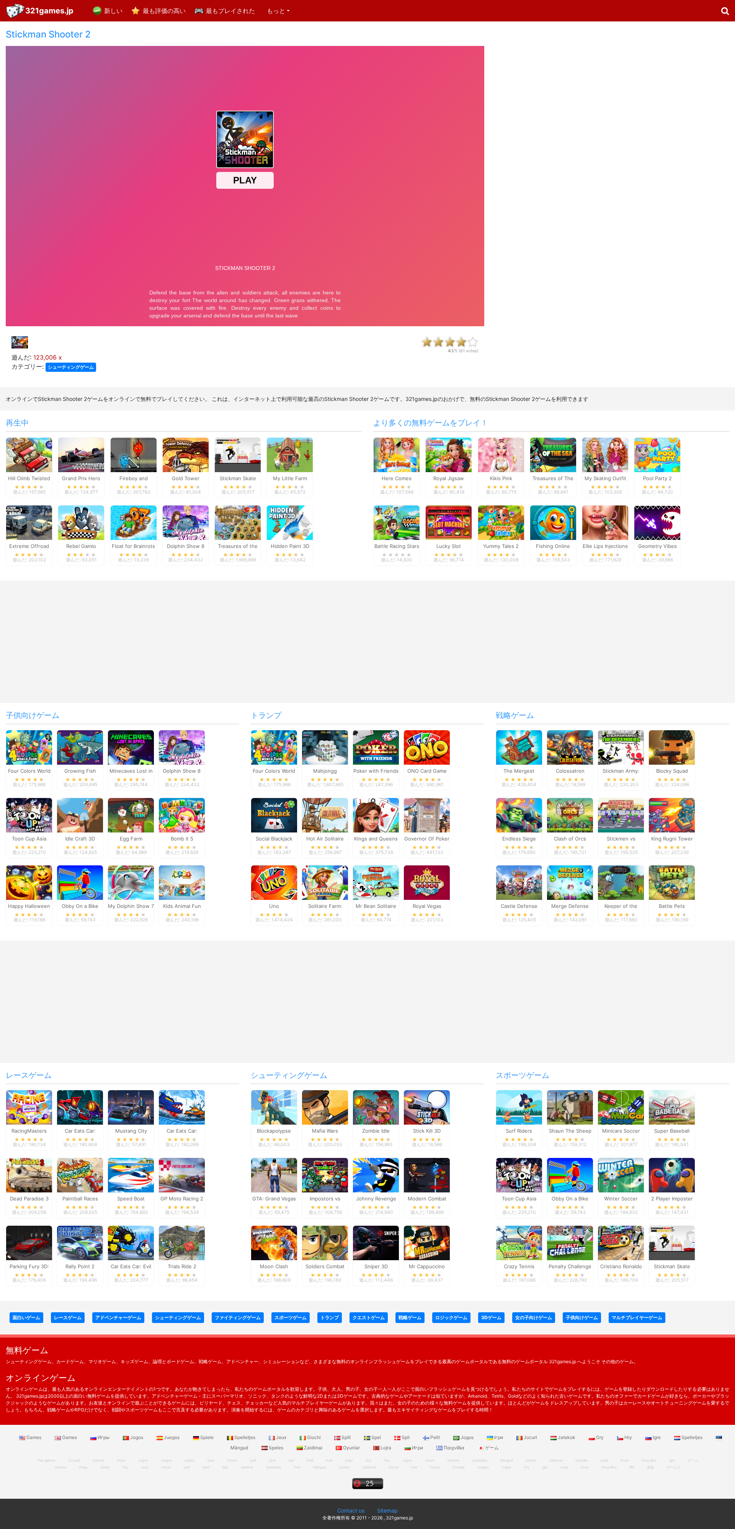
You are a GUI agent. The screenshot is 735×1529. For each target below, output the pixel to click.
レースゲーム (29, 1075)
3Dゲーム (491, 1317)
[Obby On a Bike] (80, 882)
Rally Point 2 (80, 1266)
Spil (405, 1437)
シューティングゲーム (71, 367)
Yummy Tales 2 (501, 546)
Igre (657, 1437)
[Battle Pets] (672, 882)
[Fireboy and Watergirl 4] (134, 454)
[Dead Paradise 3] (29, 1175)
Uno (274, 906)
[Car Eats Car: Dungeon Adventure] (80, 1107)
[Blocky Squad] (672, 747)
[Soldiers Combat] (325, 1242)
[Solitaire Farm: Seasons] (325, 882)
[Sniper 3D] (376, 1242)
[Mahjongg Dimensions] (325, 747)
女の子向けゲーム (533, 1317)
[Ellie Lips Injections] (605, 522)
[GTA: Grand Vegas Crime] (274, 1175)
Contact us (350, 1510)
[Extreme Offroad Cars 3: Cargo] (29, 522)
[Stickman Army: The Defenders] (621, 747)
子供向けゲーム (32, 715)
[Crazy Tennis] (519, 1242)
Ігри (498, 1437)
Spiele (207, 1437)
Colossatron (570, 771)
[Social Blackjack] (274, 814)
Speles (276, 1448)
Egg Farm (131, 839)
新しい (113, 11)
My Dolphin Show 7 (131, 906)
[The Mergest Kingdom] (519, 747)
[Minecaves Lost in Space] (131, 747)
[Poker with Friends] (376, 747)
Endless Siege (519, 839)
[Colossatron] (570, 747)
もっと (276, 11)
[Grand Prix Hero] (81, 454)
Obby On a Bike (80, 906)
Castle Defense (519, 906)
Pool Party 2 (657, 478)
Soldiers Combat (325, 1266)
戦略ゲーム (515, 715)
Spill (346, 1437)
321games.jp (49, 10)
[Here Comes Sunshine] (397, 454)
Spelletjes (244, 1437)
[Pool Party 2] (657, 454)
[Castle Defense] (519, 882)
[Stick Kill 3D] (427, 1107)
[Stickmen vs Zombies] (621, 814)
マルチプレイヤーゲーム (637, 1317)
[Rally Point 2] (80, 1242)
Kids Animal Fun (182, 906)
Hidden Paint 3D (290, 546)
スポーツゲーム (522, 1075)
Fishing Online (553, 546)
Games (33, 1437)
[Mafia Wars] (325, 1107)
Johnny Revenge (376, 1198)
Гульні (435, 1467)
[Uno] (274, 882)
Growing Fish (80, 771)
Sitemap (387, 1510)
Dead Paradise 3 (29, 1198)
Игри (417, 1448)
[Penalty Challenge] (570, 1242)
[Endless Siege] (519, 814)
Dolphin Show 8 (185, 546)
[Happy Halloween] (29, 882)
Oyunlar (351, 1448)
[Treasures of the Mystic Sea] (238, 522)
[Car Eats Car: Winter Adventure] (182, 1107)
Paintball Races (80, 1198)
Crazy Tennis (519, 1266)
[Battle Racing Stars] (397, 522)
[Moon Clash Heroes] (274, 1242)
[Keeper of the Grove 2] (621, 882)
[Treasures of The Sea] (553, 454)
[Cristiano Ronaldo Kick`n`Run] (621, 1242)
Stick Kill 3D (427, 1131)
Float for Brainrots (133, 546)
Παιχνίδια (454, 1448)
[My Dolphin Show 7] (131, 882)
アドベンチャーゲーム (118, 1317)
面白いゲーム (26, 1317)
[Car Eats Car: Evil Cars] (131, 1242)
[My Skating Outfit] (605, 454)
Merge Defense (570, 906)
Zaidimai (313, 1448)
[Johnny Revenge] (376, 1175)
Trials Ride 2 (182, 1266)
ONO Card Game (427, 771)
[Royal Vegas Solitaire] (427, 882)
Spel (376, 1437)
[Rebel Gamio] (81, 522)
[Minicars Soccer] (621, 1107)
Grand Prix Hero (81, 478)
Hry (628, 1437)
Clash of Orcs (570, 839)
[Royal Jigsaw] (449, 454)
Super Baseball (671, 1131)
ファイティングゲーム (238, 1317)
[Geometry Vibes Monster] (657, 522)
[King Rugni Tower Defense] (672, 814)
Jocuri (530, 1437)
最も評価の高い (164, 11)
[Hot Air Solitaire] (325, 814)
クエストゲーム (369, 1317)
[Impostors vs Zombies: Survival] (325, 1175)
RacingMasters (29, 1131)
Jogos (136, 1437)
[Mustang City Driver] (131, 1107)
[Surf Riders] (519, 1107)
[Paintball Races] (80, 1175)
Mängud (319, 1467)
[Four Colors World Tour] (29, 747)
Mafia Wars (325, 1131)
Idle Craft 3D (80, 839)
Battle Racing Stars (396, 546)
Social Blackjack (274, 839)
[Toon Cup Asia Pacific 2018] (29, 814)
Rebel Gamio (81, 546)
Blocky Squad (672, 771)
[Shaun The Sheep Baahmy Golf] (570, 1107)
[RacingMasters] (29, 1107)
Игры (103, 1437)
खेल (631, 1467)
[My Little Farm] (290, 454)
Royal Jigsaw (448, 478)
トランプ (266, 715)
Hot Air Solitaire (325, 839)
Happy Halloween (29, 906)
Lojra (385, 1448)
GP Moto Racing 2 (181, 1198)
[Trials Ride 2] (182, 1242)
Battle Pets (672, 906)
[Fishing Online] (553, 522)
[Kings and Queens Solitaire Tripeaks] (376, 814)
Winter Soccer (621, 1198)
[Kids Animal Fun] (182, 882)
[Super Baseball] (672, 1107)
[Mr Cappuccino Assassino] (427, 1242)
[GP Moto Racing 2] (182, 1175)
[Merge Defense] (570, 882)
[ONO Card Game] (427, 747)
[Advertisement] (612, 144)
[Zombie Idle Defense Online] (376, 1107)
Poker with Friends (376, 771)
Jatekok (567, 1437)
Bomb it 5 (182, 839)
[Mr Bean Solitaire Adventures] (376, 882)
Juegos (172, 1437)
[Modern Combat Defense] (427, 1175)
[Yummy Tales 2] (501, 522)
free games (47, 1460)
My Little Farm (290, 478)
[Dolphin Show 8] (186, 522)
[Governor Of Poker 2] (427, 814)
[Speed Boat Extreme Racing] (131, 1175)
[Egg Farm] (131, 814)
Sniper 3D (376, 1266)
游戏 (650, 1467)
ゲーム (491, 1448)
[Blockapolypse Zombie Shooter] (274, 1107)
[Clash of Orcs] (570, 814)
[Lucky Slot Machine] (449, 522)
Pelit (435, 1437)
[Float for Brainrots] (134, 522)
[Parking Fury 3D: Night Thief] (29, 1242)
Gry (600, 1437)
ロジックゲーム (451, 1317)
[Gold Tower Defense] (186, 454)
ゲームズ (673, 1467)
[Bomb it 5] (182, 814)
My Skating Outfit (605, 478)
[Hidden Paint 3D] (290, 522)
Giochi (314, 1437)
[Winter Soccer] (621, 1175)
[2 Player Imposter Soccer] (672, 1175)
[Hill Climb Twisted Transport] (29, 454)
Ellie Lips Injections (605, 546)
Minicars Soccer (621, 1131)
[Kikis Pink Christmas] (501, 454)
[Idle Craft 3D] (80, 814)
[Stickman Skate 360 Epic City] (238, 454)
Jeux (281, 1437)
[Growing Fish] (80, 747)
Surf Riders (519, 1131)
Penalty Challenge (570, 1266)
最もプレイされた (230, 11)
